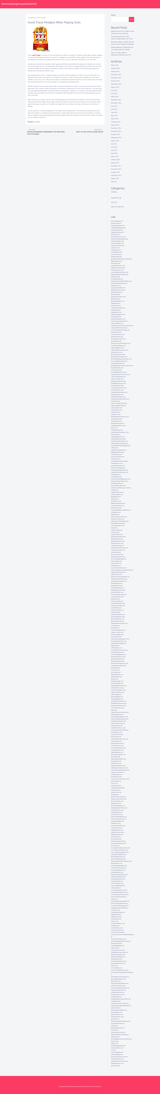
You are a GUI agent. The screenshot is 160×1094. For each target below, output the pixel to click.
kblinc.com (114, 428)
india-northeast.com (117, 379)
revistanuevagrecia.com (118, 630)
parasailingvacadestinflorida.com (121, 1005)
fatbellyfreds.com (116, 959)
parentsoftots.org (116, 814)
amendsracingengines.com (119, 865)
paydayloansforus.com (118, 265)
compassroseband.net (118, 788)
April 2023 (114, 153)
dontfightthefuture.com (118, 383)
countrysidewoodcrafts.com (119, 272)
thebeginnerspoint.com (118, 557)
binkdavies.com (115, 599)
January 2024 (115, 125)
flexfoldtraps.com (116, 863)
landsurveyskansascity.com (119, 874)
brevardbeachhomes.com (118, 372)
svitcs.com (114, 783)
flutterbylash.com (116, 1012)
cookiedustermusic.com (118, 728)
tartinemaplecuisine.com (118, 665)
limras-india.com (116, 223)
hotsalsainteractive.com (118, 237)
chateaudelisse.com (117, 323)
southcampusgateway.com (119, 321)
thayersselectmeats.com (118, 799)
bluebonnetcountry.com (118, 297)
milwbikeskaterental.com (119, 703)
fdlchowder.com (116, 888)
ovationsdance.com (117, 494)
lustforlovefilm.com (117, 610)
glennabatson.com (116, 585)
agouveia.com (115, 1037)
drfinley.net (114, 1025)
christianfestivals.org (117, 688)
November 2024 (116, 103)
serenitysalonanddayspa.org (119, 239)
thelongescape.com (117, 681)
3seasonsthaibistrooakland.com (121, 510)
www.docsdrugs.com (117, 883)
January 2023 (115, 163)
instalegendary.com (117, 279)
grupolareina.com (116, 341)
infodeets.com (115, 234)
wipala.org (114, 528)
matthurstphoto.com (117, 994)
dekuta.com (114, 921)
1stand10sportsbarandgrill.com (121, 445)
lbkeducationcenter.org (118, 503)
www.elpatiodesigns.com (118, 961)
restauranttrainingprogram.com (120, 479)
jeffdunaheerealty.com (118, 857)
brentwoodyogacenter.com (119, 903)
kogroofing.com (116, 310)
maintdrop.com (115, 303)
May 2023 (114, 150)
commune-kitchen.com (118, 605)
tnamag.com (115, 794)
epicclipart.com (115, 299)
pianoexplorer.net (116, 943)
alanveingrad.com (116, 694)
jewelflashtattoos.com (118, 290)
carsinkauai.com (116, 1001)
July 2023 (114, 144)
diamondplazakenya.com (118, 979)
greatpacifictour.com (117, 743)
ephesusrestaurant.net (118, 954)
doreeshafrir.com (116, 637)
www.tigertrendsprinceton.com (120, 848)
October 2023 (115, 134)
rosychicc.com (115, 532)
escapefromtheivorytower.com (120, 374)
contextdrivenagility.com (118, 643)
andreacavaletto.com (117, 519)
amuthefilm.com (116, 608)
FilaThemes (98, 1086)
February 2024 (115, 122)
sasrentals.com (115, 459)
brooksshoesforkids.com (118, 797)
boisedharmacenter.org (118, 523)
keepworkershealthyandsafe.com (121, 281)
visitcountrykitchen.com (118, 690)
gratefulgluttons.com (118, 541)
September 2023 (116, 137)
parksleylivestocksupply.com (120, 521)
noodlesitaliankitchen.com (119, 283)
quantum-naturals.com (118, 985)
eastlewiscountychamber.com (120, 577)
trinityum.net (115, 948)
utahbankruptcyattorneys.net (120, 399)
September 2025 (116, 84)
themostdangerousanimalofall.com (122, 570)
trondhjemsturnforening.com (120, 977)
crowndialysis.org (116, 477)
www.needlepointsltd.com (119, 890)
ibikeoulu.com (115, 645)
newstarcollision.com (117, 457)
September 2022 (116, 175)
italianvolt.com (116, 414)
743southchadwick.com (118, 377)
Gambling (37, 122)
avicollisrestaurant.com (118, 754)
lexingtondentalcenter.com (119, 472)
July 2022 (114, 182)
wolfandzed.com (116, 919)
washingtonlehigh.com (118, 912)
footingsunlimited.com (118, 879)
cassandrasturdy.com (117, 545)
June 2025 (114, 93)
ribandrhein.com (116, 497)
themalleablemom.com (118, 657)
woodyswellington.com (118, 957)
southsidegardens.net (117, 945)
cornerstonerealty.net (118, 932)
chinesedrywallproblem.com (119, 719)
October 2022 (115, 172)
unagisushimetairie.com (118, 288)
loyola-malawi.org (116, 530)
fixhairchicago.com (116, 774)
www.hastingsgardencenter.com (121, 941)
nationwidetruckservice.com (119, 739)
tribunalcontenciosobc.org (119, 579)
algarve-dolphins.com (117, 692)
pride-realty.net (116, 1008)
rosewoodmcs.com (117, 928)
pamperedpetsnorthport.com (120, 432)
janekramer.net (115, 668)
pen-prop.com (115, 845)
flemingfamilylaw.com (118, 1028)
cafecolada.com (116, 552)
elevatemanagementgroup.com (121, 1021)
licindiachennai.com (117, 230)
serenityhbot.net (116, 839)
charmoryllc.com (116, 563)
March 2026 (115, 65)
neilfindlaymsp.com (117, 752)
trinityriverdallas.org (117, 505)
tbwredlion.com (116, 981)
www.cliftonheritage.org (118, 897)
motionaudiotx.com (117, 1048)
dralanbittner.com (116, 421)
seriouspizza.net (116, 785)
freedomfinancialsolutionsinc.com (121, 861)
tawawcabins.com (116, 408)
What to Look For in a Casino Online (89, 131)
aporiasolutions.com (117, 801)
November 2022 (116, 169)
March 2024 (115, 119)
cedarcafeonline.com (117, 241)
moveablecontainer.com (118, 339)
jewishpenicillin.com (117, 483)
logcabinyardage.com (117, 821)
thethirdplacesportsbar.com (119, 952)
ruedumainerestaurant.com (119, 623)
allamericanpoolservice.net (119, 481)
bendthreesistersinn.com (118, 721)
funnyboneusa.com (117, 725)
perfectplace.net (116, 508)
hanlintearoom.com (117, 1014)
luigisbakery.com (116, 914)
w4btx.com (114, 448)
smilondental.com (116, 454)
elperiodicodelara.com (118, 225)
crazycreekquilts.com (117, 597)
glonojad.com (115, 628)
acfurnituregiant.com (117, 243)
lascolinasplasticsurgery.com (120, 894)
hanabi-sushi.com (116, 917)
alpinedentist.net (116, 312)
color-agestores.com (117, 525)
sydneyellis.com (116, 474)
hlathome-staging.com (118, 468)
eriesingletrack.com (117, 430)
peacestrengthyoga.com (118, 859)
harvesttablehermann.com (119, 361)
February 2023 (115, 159)
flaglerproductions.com (118, 590)
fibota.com (114, 965)
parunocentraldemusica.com (119, 970)
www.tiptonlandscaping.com (120, 905)
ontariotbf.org (115, 277)
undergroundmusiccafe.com (119, 1061)
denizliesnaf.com (116, 777)
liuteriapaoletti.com (117, 714)
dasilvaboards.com (116, 583)
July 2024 (114, 106)
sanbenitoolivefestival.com (119, 548)
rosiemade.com (115, 434)
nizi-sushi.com (115, 670)
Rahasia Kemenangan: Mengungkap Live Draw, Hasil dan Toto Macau (46, 132)
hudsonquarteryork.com (118, 963)
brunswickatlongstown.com (119, 663)
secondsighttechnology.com (119, 461)
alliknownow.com (116, 574)
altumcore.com (115, 790)
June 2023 (114, 147)
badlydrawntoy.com (117, 830)
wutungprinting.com (117, 699)
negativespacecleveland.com (120, 712)
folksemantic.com (116, 410)
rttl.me (113, 1050)
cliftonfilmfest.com (117, 390)
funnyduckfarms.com (117, 1017)
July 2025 (114, 90)
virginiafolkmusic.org (117, 492)
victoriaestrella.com (117, 745)
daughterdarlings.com (117, 232)
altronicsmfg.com (116, 254)
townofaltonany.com (117, 708)
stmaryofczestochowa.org (119, 650)
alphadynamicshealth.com (119, 1010)
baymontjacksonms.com (118, 705)
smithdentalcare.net (117, 1059)
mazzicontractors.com (118, 950)
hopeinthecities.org (117, 539)
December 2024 (116, 100)
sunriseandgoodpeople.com (119, 717)
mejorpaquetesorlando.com (119, 443)
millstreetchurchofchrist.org (120, 1003)
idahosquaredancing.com (118, 405)
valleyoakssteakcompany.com (120, 770)
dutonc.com (114, 679)
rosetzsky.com (115, 625)
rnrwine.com (115, 1030)
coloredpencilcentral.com (119, 388)
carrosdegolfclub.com (118, 363)
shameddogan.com (117, 812)
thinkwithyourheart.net (118, 397)
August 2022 (115, 178)
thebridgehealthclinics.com (119, 808)
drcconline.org (115, 757)
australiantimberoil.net (118, 354)
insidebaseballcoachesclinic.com (121, 999)
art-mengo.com (116, 672)
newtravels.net (115, 263)
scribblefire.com (116, 512)
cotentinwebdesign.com (118, 345)
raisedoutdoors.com (117, 394)
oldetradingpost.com (117, 348)
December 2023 (116, 128)
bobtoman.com (115, 305)
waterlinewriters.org (117, 810)
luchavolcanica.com (117, 734)
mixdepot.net (115, 925)
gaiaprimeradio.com (117, 674)
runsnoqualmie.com (117, 881)
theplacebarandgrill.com (118, 759)
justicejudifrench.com (117, 652)
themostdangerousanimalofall (19, 3)
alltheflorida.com (116, 997)
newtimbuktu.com (116, 252)
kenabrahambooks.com (118, 603)
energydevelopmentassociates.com (122, 365)
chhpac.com (114, 1043)
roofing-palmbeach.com (118, 381)
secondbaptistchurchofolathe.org (121, 1039)
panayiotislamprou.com (118, 319)
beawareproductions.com (119, 641)
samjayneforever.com (117, 992)
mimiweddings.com (117, 1054)
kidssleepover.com (116, 261)
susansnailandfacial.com (118, 843)
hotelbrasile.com (116, 332)
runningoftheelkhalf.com (118, 854)
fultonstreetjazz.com (118, 334)
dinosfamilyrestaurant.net (119, 357)
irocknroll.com (115, 401)
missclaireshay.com (117, 221)
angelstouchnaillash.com (118, 450)
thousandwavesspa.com (118, 748)
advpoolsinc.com (116, 763)
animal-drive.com (116, 792)
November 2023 (116, 131)
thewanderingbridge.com (118, 654)
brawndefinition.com (117, 592)
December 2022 (116, 166)
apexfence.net (115, 1065)
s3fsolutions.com (116, 370)
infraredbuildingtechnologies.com (121, 359)
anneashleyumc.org (117, 872)
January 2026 (115, 71)
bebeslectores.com (117, 352)
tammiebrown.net (116, 677)
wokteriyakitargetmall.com (119, 470)
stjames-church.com (117, 632)
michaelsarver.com (116, 463)
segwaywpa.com (116, 803)
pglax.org (114, 710)
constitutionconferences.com (120, 779)
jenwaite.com (115, 1019)
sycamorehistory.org (117, 930)
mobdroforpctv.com (117, 543)
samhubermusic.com (117, 1063)
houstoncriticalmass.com (119, 568)
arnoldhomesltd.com (117, 385)
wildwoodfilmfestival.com (119, 328)
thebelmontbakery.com (118, 268)
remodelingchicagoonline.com (120, 901)
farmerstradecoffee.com (118, 819)
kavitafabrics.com (116, 732)
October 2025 (115, 81)
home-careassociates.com (119, 517)
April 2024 (114, 115)
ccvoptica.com (115, 910)
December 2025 (116, 74)
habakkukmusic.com (117, 834)
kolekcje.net (115, 499)
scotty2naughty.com (117, 634)
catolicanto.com (116, 501)
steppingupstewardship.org (119, 908)
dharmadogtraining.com (118, 1045)
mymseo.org (115, 1041)
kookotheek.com (116, 317)
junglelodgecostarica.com (119, 685)
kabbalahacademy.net (117, 452)
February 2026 (115, 68)
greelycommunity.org (117, 621)
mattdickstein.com (117, 828)
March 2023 (115, 156)
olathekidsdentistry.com (118, 439)
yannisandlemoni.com (117, 423)
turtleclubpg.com (116, 741)
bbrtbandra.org (115, 294)
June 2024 (114, 109)
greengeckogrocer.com (118, 465)
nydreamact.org (116, 285)
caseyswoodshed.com (117, 772)
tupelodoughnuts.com (118, 437)
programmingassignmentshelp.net (121, 259)
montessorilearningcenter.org (120, 988)
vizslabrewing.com (116, 419)
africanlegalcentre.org (118, 617)
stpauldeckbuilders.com (118, 877)
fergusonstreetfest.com (118, 990)
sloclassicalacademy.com (119, 581)
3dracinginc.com (116, 565)
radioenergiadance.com (118, 314)
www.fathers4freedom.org (119, 850)
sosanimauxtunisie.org (118, 308)
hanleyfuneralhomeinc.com (119, 441)
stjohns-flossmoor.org (118, 723)
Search (113, 15)
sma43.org (114, 899)
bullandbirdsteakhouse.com (119, 892)
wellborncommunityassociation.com (122, 325)
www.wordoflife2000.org (119, 403)
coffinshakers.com (116, 648)
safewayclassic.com (117, 270)
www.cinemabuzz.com (118, 923)
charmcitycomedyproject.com (120, 639)
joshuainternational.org (118, 841)
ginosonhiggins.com (117, 697)
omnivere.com (115, 248)
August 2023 (115, 141)
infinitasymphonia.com (118, 614)
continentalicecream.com (119, 594)
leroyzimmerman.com (117, 1023)
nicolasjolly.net (115, 612)
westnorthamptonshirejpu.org (120, 330)
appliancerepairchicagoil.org (119, 274)
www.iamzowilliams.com (118, 939)
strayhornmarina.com (117, 588)
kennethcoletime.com (118, 659)
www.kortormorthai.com (118, 868)
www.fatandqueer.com (118, 870)
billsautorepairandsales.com (119, 983)
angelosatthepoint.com (118, 765)
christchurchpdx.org (117, 601)
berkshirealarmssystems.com (120, 417)
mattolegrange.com (117, 683)
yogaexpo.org (115, 514)
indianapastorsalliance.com (119, 768)
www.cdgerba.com (116, 968)
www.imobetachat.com (118, 825)
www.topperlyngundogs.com (120, 852)
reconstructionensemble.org (119, 730)
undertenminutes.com (118, 245)
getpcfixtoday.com (117, 292)
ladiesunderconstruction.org (119, 350)
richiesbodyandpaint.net (118, 228)
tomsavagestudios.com (118, 485)
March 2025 (115, 97)
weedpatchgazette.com (118, 425)
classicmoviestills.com (118, 550)
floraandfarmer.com (117, 368)
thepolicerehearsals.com (118, 572)
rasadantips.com (116, 250)
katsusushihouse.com (117, 619)
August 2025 (115, 87)
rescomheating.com (117, 1052)
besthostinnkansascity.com (119, 1057)
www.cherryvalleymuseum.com (120, 343)
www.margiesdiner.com (118, 885)
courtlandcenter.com (117, 750)
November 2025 (116, 78)
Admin (44, 17)
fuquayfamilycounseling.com (120, 1034)
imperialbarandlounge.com (119, 392)
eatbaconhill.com (116, 257)
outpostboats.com (117, 534)
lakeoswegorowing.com (118, 1032)
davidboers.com (116, 823)
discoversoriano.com (117, 554)
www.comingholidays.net (118, 559)
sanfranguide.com (116, 561)
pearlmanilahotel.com (118, 301)
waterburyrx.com (116, 761)
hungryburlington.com (117, 661)
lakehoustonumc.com (117, 832)
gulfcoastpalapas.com (118, 805)
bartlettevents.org (117, 337)
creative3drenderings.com (119, 817)
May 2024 (114, 112)
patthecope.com (116, 781)
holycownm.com (116, 737)
